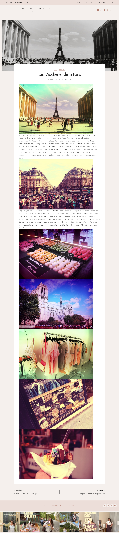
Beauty (32, 8)
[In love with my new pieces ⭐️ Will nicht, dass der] (89, 522)
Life (50, 8)
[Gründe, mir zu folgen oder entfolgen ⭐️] (10, 522)
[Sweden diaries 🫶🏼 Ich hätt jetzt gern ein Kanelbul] (69, 522)
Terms (60, 537)
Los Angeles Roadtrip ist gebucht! (91, 492)
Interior (33, 11)
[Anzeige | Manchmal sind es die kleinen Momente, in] (30, 522)
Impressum (70, 505)
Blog (46, 505)
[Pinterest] (104, 10)
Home (79, 2)
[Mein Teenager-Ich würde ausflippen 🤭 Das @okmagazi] (50, 522)
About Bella (89, 2)
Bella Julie (55, 79)
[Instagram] (98, 10)
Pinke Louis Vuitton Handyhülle (27, 492)
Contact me (57, 505)
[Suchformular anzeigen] (110, 10)
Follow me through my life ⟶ (18, 2)
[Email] (107, 10)
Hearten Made (80, 537)
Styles (41, 8)
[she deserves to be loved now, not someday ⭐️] (109, 522)
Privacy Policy (68, 537)
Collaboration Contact (106, 2)
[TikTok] (101, 10)
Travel (23, 8)
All (16, 8)
